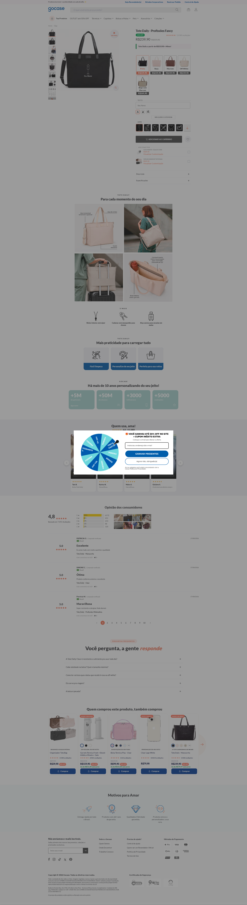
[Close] (170, 433)
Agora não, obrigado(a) (146, 461)
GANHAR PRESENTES (146, 454)
